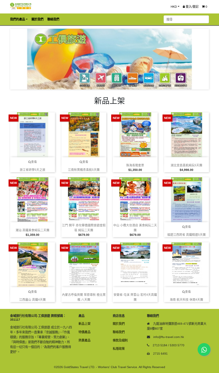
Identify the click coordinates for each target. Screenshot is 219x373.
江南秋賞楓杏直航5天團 (84, 169)
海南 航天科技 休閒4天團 (186, 299)
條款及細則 (120, 340)
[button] (25, 59)
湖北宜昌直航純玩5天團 (186, 165)
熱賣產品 (84, 340)
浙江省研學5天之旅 (32, 169)
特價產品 (84, 332)
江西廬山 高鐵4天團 (32, 299)
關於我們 (119, 323)
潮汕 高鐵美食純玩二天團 (32, 230)
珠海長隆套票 (135, 165)
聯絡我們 (119, 332)
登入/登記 (191, 6)
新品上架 (84, 323)
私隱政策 (119, 348)
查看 (34, 161)
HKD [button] (174, 6)
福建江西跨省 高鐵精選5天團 (186, 234)
